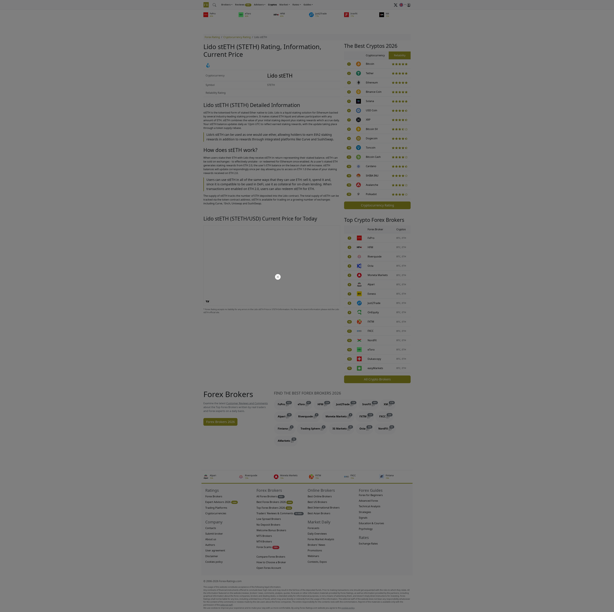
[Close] (277, 277)
